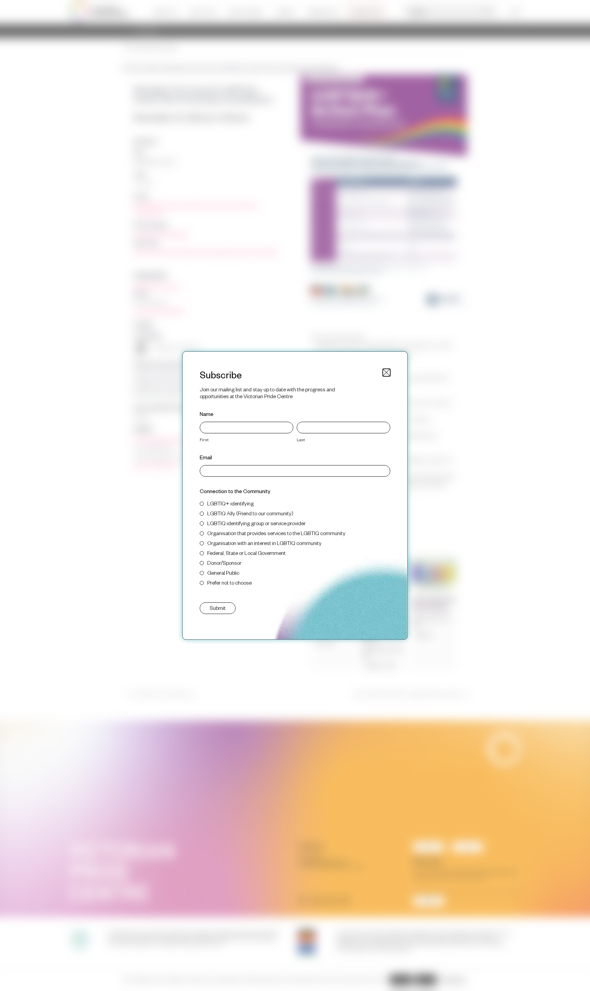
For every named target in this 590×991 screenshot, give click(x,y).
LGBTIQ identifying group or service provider (256, 523)
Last (301, 439)
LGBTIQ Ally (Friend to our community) (250, 513)
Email (206, 457)
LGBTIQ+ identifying (230, 503)
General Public (223, 572)
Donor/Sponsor (224, 562)
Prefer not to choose (229, 582)
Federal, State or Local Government (246, 552)
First (204, 439)
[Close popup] (386, 372)
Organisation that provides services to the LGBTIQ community (276, 533)
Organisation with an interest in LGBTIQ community (264, 543)
